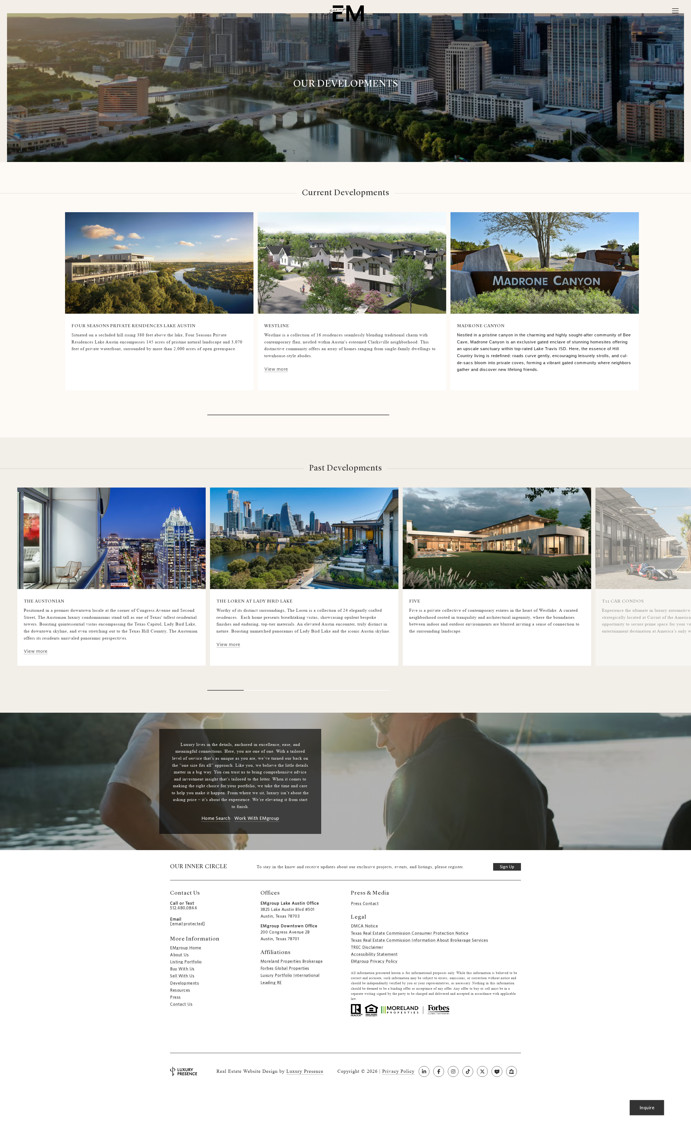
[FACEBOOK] (438, 1071)
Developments (353, 30)
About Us (179, 955)
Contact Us (181, 1004)
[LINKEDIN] (424, 1071)
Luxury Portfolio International (290, 975)
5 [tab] (371, 690)
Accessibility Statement (374, 954)
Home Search (216, 818)
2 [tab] (262, 690)
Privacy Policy (398, 1071)
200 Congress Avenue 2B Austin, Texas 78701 (285, 935)
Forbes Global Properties (284, 968)
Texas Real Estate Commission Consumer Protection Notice (410, 933)
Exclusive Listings (283, 30)
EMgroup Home (185, 948)
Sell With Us (182, 976)
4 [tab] (334, 690)
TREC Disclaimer (367, 947)
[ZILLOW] (511, 1071)
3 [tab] (298, 690)
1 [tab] (225, 690)
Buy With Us (182, 969)
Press (175, 997)
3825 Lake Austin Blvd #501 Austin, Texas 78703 (287, 913)
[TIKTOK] (467, 1071)
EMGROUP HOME (212, 30)
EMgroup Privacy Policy (374, 961)
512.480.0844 (183, 908)
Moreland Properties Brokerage (291, 961)
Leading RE (271, 983)
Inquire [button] (647, 1108)
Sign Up (507, 866)
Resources (389, 30)
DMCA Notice (364, 926)
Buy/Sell (320, 30)
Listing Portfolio (186, 962)
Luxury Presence (304, 1071)
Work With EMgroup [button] (256, 818)
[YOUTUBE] (497, 1071)
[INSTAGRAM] (453, 1071)
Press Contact (365, 903)
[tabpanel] (159, 301)
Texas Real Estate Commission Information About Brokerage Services (419, 940)
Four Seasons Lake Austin (436, 30)
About (247, 30)
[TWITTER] (482, 1071)
